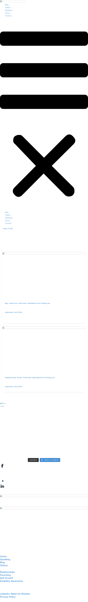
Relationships (7, 572)
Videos (7, 7)
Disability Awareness (11, 581)
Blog (6, 5)
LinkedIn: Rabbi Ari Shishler (15, 593)
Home (3, 556)
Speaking (8, 10)
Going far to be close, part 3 (19, 381)
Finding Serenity (10, 377)
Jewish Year (13, 303)
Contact (8, 16)
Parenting (5, 575)
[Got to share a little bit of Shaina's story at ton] (66, 424)
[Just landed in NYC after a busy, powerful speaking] (21, 447)
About (7, 13)
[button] (44, 115)
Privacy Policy (8, 596)
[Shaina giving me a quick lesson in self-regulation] (21, 415)
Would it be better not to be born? (22, 307)
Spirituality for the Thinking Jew (39, 303)
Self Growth (22, 303)
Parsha (19, 377)
